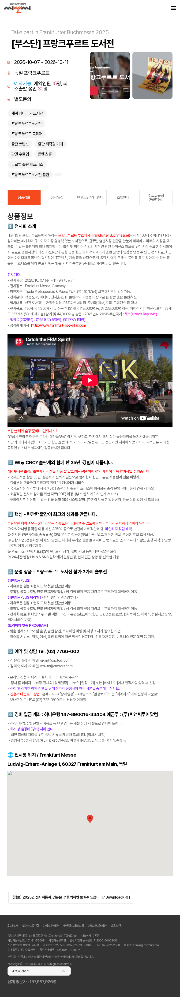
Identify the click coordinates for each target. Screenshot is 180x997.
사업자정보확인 (57, 940)
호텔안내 (123, 197)
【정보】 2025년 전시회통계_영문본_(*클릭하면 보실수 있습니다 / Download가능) (71, 897)
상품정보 (24, 197)
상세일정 (57, 197)
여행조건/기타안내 (90, 197)
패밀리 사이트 (20, 971)
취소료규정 (156, 197)
